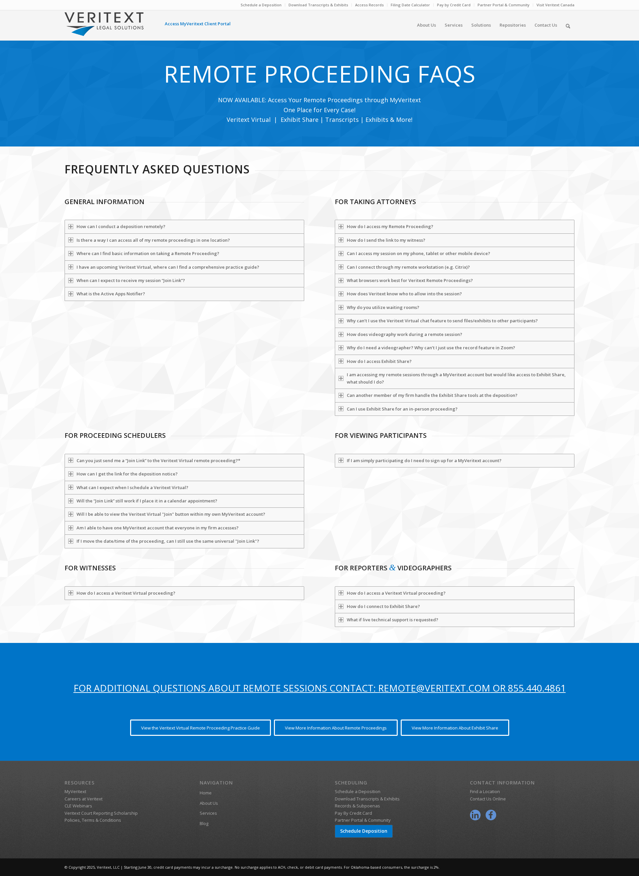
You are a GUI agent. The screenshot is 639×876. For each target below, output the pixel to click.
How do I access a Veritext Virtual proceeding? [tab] (126, 593)
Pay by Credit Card (454, 4)
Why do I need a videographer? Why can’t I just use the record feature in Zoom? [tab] (431, 348)
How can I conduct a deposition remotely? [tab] (121, 226)
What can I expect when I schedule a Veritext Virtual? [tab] (132, 487)
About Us (209, 803)
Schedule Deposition (363, 831)
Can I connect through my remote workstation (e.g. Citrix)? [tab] (408, 267)
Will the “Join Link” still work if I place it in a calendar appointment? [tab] (147, 501)
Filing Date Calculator (410, 4)
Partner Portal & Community (504, 4)
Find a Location (485, 791)
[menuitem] (261, 5)
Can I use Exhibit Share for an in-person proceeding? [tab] (402, 409)
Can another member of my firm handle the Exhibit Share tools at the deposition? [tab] (432, 395)
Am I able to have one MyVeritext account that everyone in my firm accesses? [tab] (158, 528)
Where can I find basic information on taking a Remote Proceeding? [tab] (148, 253)
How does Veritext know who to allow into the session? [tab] (404, 294)
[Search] (567, 25)
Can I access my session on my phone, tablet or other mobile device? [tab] (418, 253)
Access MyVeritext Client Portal (198, 24)
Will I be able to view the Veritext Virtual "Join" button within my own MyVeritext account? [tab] (171, 514)
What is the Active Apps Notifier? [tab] (111, 294)
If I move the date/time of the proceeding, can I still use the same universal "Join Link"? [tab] (168, 541)
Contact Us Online (488, 799)
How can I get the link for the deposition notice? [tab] (127, 474)
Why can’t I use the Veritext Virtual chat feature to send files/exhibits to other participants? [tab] (442, 321)
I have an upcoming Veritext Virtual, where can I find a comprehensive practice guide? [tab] (168, 267)
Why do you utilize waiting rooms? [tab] (383, 307)
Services (208, 813)
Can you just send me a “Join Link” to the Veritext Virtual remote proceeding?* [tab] (158, 460)
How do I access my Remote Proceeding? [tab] (390, 226)
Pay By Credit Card (353, 813)
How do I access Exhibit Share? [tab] (379, 361)
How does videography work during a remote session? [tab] (404, 334)
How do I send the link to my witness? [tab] (386, 240)
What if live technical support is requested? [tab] (392, 620)
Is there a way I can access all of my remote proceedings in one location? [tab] (153, 240)
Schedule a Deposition (261, 4)
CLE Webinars (78, 806)
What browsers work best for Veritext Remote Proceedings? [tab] (410, 280)
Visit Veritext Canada (555, 4)
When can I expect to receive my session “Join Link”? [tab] (131, 280)
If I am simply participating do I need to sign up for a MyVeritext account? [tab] (424, 460)
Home (206, 793)
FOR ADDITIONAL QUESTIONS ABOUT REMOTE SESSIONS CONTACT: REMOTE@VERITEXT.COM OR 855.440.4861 (320, 688)
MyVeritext (75, 791)
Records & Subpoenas (357, 806)
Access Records (369, 4)
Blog (204, 823)
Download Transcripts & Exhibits (318, 4)
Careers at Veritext (84, 799)
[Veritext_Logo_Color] (104, 27)
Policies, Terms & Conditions (93, 820)
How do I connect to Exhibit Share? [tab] (383, 606)
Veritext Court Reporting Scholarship (101, 813)
